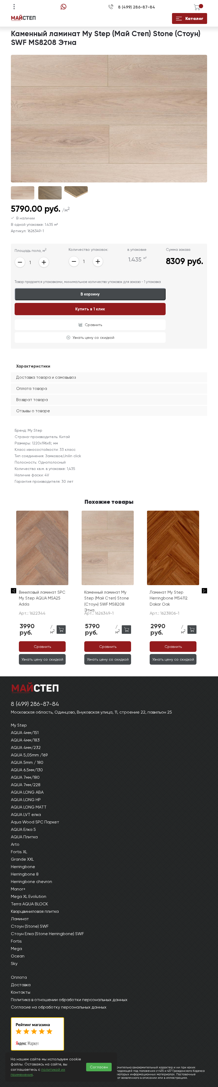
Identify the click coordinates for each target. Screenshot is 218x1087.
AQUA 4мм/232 (26, 747)
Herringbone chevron (31, 881)
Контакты (20, 992)
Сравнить (93, 325)
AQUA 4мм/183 (25, 740)
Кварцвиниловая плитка (35, 911)
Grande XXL (22, 859)
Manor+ (18, 889)
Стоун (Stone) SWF (30, 926)
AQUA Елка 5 (23, 829)
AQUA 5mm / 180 (27, 762)
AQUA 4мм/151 (25, 732)
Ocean (17, 956)
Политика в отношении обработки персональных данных (69, 999)
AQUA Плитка (24, 836)
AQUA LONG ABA (27, 792)
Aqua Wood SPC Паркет (35, 821)
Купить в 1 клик (90, 309)
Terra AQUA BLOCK (29, 903)
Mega (16, 948)
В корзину (90, 294)
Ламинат (20, 918)
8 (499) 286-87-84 (136, 7)
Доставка (21, 984)
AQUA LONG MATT (29, 807)
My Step (19, 725)
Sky (14, 963)
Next (204, 590)
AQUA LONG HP (26, 799)
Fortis (16, 941)
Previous (13, 590)
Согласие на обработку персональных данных (58, 1007)
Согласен (99, 1067)
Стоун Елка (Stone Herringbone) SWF (47, 933)
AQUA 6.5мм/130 (27, 769)
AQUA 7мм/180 (25, 777)
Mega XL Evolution (28, 896)
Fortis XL (19, 851)
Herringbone (23, 866)
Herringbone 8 (25, 874)
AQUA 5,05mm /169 (29, 754)
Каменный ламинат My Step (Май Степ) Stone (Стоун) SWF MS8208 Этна (106, 601)
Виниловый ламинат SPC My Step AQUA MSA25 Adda (42, 598)
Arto (15, 844)
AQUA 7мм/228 (25, 784)
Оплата (19, 977)
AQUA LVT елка (26, 814)
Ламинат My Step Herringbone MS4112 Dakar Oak (169, 598)
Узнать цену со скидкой (93, 337)
